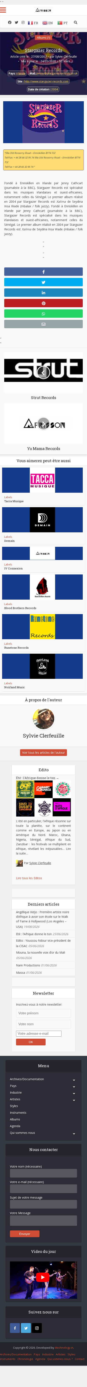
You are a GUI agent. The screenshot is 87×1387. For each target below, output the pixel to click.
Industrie (16, 1092)
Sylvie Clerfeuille (66, 56)
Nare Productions (28, 965)
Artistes (15, 1099)
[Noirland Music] (42, 666)
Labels (8, 497)
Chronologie (25, 1359)
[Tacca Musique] (42, 480)
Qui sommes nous (22, 1133)
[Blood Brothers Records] (42, 587)
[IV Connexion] (42, 553)
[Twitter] (26, 1328)
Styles (14, 1106)
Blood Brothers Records (20, 608)
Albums (15, 1119)
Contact (79, 1359)
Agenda (15, 1126)
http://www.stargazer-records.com (46, 81)
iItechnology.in (64, 1347)
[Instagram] (37, 1328)
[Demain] (42, 519)
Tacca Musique (14, 501)
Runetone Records (16, 647)
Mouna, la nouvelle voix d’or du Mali (40, 952)
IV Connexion (13, 568)
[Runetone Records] (42, 626)
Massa (20, 973)
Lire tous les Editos (29, 878)
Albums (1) (43, 37)
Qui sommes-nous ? (60, 1359)
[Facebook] (15, 1328)
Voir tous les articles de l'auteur (43, 752)
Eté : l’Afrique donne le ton (37, 778)
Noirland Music (14, 687)
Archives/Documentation (27, 1079)
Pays (13, 1086)
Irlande (20, 73)
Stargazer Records (43, 50)
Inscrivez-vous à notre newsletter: (39, 1004)
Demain (9, 541)
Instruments (18, 1113)
